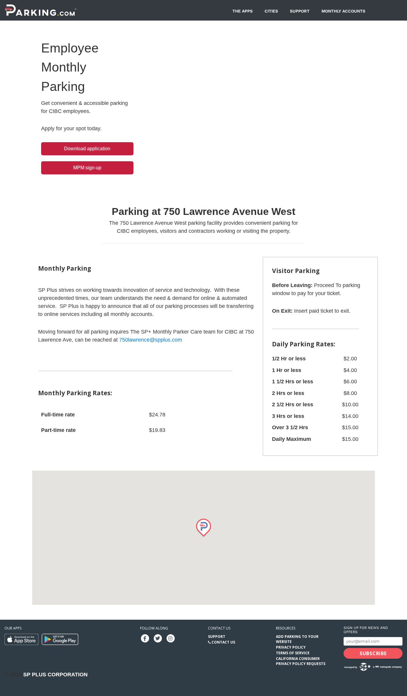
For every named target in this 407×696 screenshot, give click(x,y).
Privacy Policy (291, 647)
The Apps (242, 11)
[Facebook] (145, 638)
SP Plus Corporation (55, 675)
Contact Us (223, 642)
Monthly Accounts (343, 11)
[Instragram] (170, 638)
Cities (271, 11)
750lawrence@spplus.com (150, 340)
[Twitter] (157, 638)
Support (300, 11)
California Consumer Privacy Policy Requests (300, 661)
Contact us (219, 628)
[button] (203, 528)
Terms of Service (293, 652)
